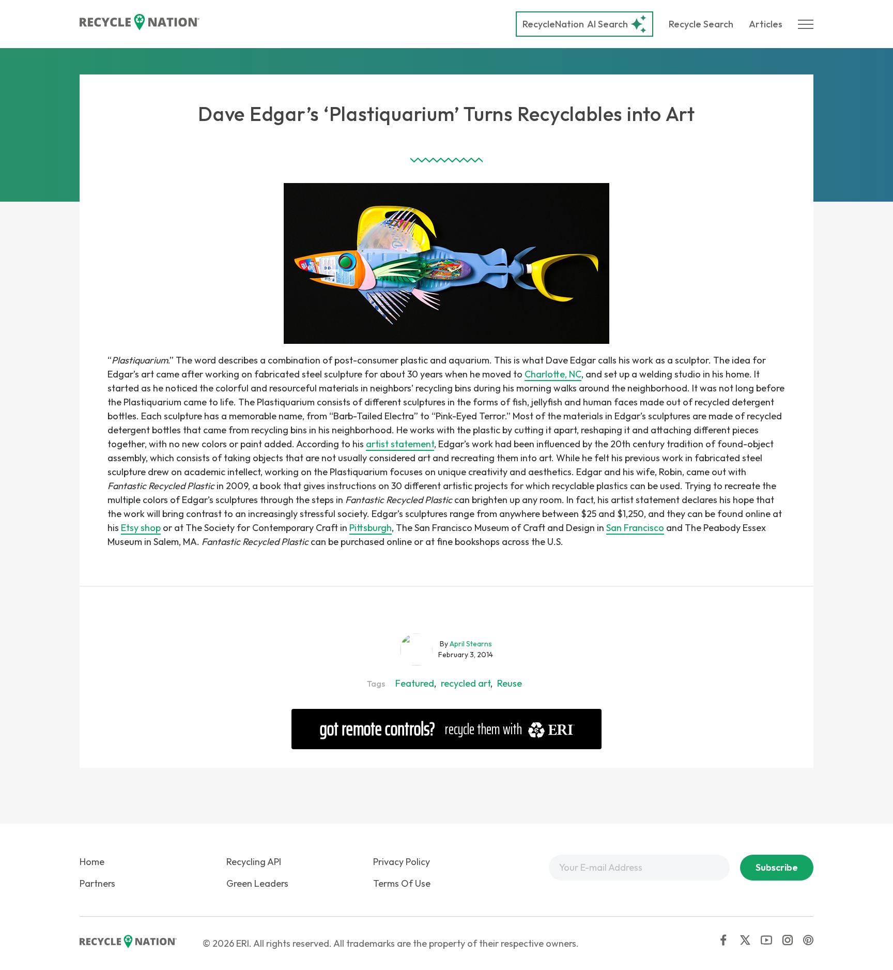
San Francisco (635, 528)
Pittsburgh (370, 528)
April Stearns (471, 643)
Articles (765, 24)
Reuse (509, 683)
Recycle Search (701, 24)
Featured (414, 683)
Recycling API (253, 862)
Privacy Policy (401, 862)
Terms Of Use (401, 883)
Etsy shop (141, 528)
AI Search (575, 24)
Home (92, 862)
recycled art (465, 683)
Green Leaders (257, 883)
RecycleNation (553, 24)
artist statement (400, 444)
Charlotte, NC (553, 374)
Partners (97, 883)
